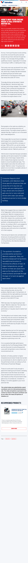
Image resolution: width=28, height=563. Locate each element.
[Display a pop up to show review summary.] (22, 413)
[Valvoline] (6, 2)
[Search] (21, 2)
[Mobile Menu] (26, 2)
